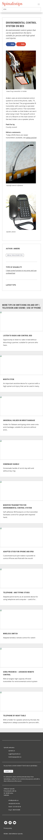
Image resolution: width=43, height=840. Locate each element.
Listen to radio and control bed (17, 336)
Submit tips (8, 771)
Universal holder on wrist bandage (19, 420)
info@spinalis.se (13, 800)
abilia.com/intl (31, 138)
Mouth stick (8, 379)
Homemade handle (11, 464)
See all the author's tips (15, 255)
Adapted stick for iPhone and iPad (18, 552)
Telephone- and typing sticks (16, 592)
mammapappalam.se (14, 757)
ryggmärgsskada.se (14, 754)
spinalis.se (11, 751)
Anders (17, 249)
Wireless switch (10, 634)
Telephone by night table (14, 716)
